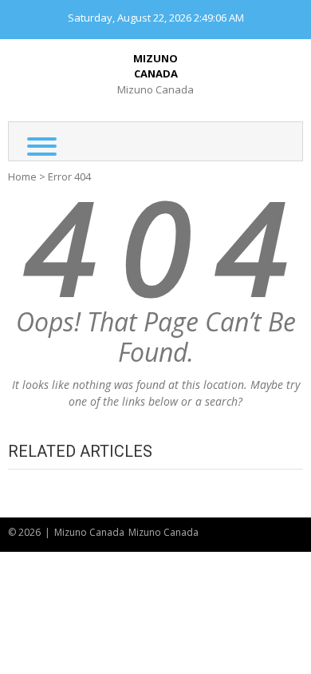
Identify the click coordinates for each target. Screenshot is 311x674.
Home (22, 176)
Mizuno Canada (155, 66)
